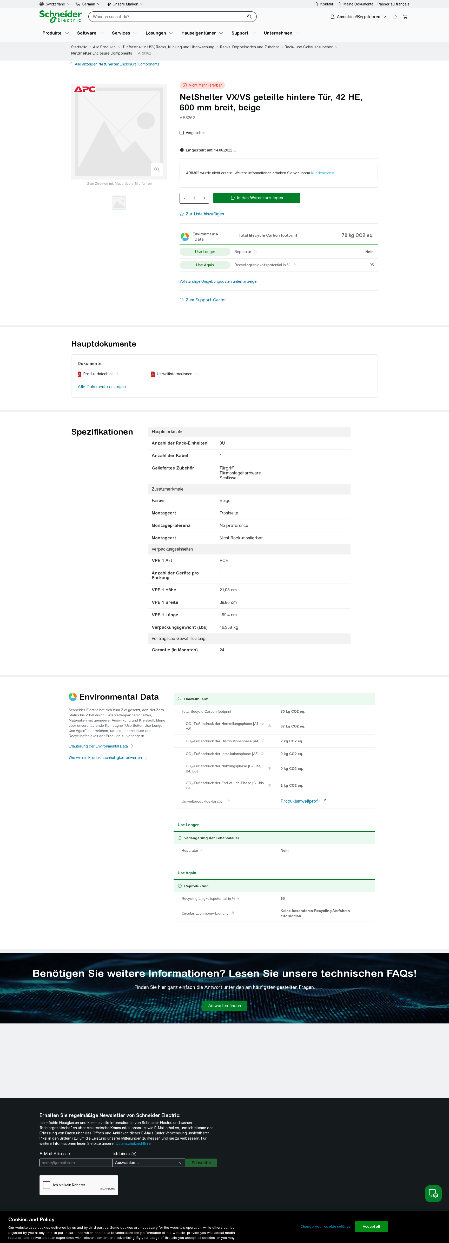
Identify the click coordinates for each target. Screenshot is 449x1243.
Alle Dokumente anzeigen (102, 386)
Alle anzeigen (117, 64)
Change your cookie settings (325, 1226)
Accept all (371, 1226)
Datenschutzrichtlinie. (133, 1143)
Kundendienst (322, 173)
